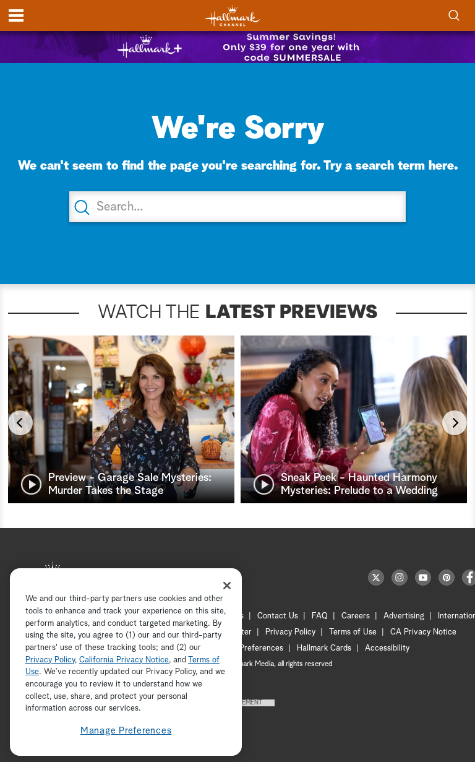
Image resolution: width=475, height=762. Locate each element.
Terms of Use (353, 632)
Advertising (403, 616)
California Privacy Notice (124, 660)
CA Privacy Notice (423, 632)
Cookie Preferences (248, 648)
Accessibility (387, 648)
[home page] (232, 16)
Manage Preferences (126, 730)
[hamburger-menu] (16, 15)
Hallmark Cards (324, 648)
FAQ (320, 616)
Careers (355, 616)
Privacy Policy (290, 632)
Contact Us (277, 616)
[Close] (227, 585)
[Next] (454, 422)
